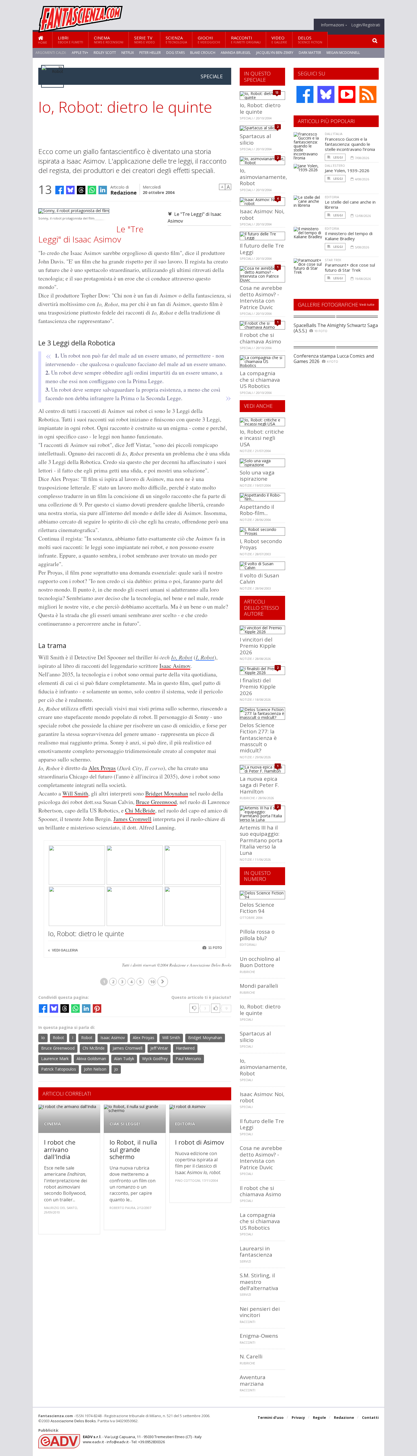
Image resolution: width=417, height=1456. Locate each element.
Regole (319, 1417)
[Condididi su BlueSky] (70, 190)
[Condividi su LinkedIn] (103, 190)
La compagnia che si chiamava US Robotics (260, 379)
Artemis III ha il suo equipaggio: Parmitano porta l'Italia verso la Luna (261, 840)
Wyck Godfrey (155, 1058)
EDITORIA (185, 1124)
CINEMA (52, 1124)
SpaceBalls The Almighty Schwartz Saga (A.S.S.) (336, 328)
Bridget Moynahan (166, 793)
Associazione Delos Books (73, 1420)
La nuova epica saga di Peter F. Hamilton (259, 785)
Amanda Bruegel (236, 52)
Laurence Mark (55, 1058)
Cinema (108, 39)
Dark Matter (310, 52)
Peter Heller (150, 52)
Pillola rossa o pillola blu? (257, 934)
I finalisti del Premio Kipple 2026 (258, 687)
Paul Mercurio (188, 1058)
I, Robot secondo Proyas (261, 544)
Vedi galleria (64, 950)
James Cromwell (132, 819)
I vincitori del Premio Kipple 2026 (258, 646)
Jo (116, 1069)
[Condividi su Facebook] (59, 190)
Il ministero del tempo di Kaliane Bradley (348, 236)
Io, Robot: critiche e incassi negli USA (262, 438)
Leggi (337, 157)
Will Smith (75, 793)
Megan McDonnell (343, 52)
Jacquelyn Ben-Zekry (274, 52)
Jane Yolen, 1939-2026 (347, 170)
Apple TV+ (80, 52)
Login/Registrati (365, 25)
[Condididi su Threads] (81, 190)
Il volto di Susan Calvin (259, 578)
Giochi (209, 39)
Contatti (370, 1417)
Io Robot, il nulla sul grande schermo (133, 1149)
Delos (310, 39)
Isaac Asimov (174, 666)
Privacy (298, 1417)
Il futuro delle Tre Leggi (262, 248)
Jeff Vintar (159, 1048)
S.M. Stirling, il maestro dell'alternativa (259, 1282)
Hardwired (185, 1048)
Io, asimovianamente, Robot (263, 177)
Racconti (246, 39)
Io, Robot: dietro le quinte (86, 933)
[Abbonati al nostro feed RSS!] (368, 94)
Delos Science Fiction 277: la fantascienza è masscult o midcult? (258, 737)
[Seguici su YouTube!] (347, 94)
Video (279, 39)
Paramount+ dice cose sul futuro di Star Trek (350, 267)
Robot (58, 1037)
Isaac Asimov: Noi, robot (262, 214)
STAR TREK (333, 259)
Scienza (176, 39)
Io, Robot (181, 657)
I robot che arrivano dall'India (59, 1149)
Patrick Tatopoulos (58, 1069)
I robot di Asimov (199, 1142)
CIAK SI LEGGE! (124, 1124)
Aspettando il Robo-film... (257, 509)
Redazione (123, 192)
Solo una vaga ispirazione (257, 475)
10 (152, 981)
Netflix (127, 52)
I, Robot (205, 657)
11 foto (214, 948)
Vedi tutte (366, 304)
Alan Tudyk (124, 1058)
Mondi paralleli (259, 985)
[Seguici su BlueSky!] (326, 94)
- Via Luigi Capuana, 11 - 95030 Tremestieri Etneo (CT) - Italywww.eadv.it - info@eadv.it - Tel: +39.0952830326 (142, 1439)
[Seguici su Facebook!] (305, 94)
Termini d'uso (271, 1417)
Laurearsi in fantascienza (256, 1251)
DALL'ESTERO (335, 165)
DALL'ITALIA (333, 133)
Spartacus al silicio (255, 139)
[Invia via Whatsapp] (92, 190)
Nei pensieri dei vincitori (260, 1311)
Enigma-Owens (259, 1335)
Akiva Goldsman (91, 1058)
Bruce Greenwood (156, 802)
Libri (70, 39)
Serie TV (144, 39)
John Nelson (95, 1069)
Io (43, 1037)
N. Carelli (251, 1356)
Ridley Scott (105, 52)
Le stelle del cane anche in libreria (350, 204)
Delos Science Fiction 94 (257, 907)
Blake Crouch (202, 52)
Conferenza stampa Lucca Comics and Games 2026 (334, 358)
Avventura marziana (253, 1380)
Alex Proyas (102, 768)
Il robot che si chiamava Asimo (260, 338)
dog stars (175, 52)
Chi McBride (140, 810)
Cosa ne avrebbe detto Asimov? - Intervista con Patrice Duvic (261, 297)
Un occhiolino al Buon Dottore (260, 961)
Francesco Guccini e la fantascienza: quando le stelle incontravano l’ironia (350, 144)
